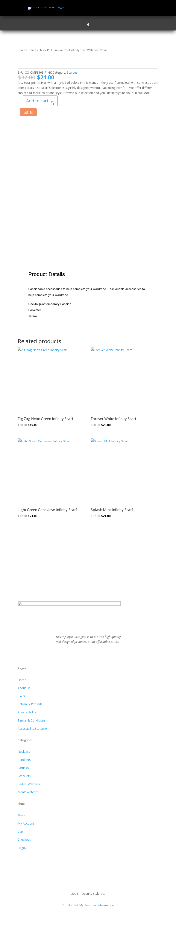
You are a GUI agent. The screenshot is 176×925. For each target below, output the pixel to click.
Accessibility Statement (34, 728)
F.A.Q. (22, 696)
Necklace (24, 751)
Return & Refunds (30, 704)
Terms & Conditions (32, 720)
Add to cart (37, 101)
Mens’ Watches (28, 792)
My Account (26, 823)
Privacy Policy (27, 712)
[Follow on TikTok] (141, 8)
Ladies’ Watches (29, 784)
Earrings (23, 768)
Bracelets (24, 776)
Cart (20, 831)
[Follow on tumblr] (100, 654)
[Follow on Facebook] (115, 8)
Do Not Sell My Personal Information (88, 905)
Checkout (24, 839)
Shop (21, 815)
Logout (23, 848)
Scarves (33, 50)
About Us (24, 688)
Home (21, 50)
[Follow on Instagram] (132, 8)
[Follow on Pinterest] (92, 654)
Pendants (24, 760)
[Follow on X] (123, 8)
